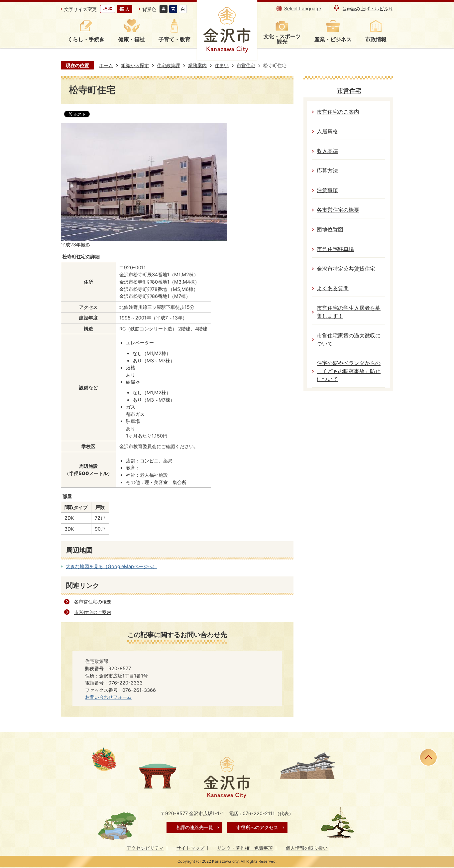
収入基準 (327, 151)
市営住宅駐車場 (335, 249)
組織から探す (135, 65)
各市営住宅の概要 (92, 601)
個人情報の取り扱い (307, 848)
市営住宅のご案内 (92, 612)
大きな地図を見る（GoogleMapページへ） (111, 566)
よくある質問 (333, 288)
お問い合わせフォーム (108, 697)
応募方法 (327, 171)
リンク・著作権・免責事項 (245, 848)
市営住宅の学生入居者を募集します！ (349, 312)
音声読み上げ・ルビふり (367, 8)
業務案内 (197, 65)
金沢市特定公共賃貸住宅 (346, 269)
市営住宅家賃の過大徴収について (349, 339)
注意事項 (327, 190)
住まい (222, 65)
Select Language (302, 8)
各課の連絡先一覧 (194, 827)
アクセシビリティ (145, 848)
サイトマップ (190, 848)
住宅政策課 (168, 65)
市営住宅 (246, 65)
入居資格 (327, 131)
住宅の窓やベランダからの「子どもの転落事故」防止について (349, 371)
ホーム (106, 65)
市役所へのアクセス (257, 827)
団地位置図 (330, 229)
